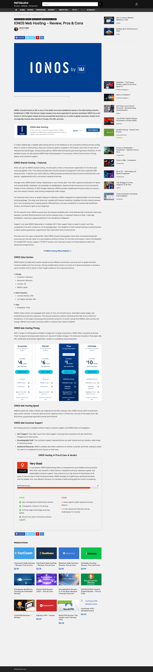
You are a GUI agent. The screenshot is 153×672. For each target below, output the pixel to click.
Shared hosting (36, 19)
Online (118, 34)
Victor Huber (24, 28)
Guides (22, 10)
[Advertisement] (54, 101)
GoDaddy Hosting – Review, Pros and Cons (90, 564)
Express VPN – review (45, 615)
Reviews (30, 10)
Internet (51, 10)
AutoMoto (119, 123)
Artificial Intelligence (122, 89)
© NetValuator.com (20, 669)
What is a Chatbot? (123, 95)
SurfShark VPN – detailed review (88, 610)
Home (15, 14)
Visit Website (93, 130)
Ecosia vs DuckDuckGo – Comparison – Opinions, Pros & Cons (127, 150)
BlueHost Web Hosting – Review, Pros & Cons (69, 564)
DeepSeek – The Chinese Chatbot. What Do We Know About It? (126, 84)
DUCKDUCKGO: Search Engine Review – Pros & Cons (91, 591)
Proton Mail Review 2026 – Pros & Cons (44, 590)
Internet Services (19, 19)
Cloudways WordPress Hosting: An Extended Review (23, 591)
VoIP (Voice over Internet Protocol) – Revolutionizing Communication (126, 108)
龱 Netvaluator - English (49, 19)
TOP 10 (74, 10)
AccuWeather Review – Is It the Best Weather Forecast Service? (68, 591)
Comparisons (41, 10)
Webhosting (63, 10)
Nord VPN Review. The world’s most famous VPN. (68, 617)
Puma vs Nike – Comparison (126, 160)
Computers (119, 199)
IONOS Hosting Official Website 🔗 (58, 251)
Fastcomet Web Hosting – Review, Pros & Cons (24, 564)
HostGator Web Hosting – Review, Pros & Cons (46, 564)
